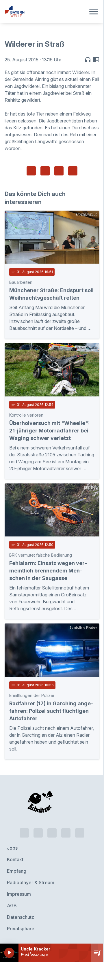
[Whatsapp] (38, 833)
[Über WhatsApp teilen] (59, 170)
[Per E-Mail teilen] (72, 170)
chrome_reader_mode (95, 59)
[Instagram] (65, 833)
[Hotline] (24, 833)
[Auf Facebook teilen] (31, 170)
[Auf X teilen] (45, 170)
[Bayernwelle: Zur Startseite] (45, 11)
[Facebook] (52, 833)
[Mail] (79, 833)
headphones (87, 59)
